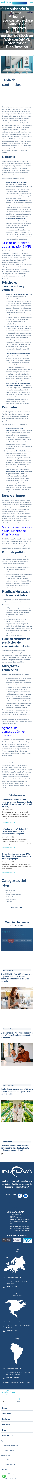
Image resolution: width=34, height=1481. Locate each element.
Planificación (9, 897)
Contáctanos (14, 1206)
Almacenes (9, 901)
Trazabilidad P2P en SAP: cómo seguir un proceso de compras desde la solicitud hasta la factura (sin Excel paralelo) (17, 803)
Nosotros (12, 1201)
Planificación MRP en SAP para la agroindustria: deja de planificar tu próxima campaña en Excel (15, 1147)
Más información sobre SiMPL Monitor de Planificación (17, 530)
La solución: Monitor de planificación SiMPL (16, 244)
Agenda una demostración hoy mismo (14, 731)
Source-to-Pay (10, 890)
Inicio (4, 1408)
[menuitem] (19, 1399)
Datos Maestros (10, 899)
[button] (17, 91)
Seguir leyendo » (8, 823)
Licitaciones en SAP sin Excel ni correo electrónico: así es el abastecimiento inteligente (14, 831)
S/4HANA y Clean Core (13, 894)
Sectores (8, 892)
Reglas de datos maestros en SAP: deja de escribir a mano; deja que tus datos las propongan (17, 856)
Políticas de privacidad (10, 1382)
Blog (4, 1430)
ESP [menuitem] (18, 1399)
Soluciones (6, 1413)
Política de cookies (25, 1382)
